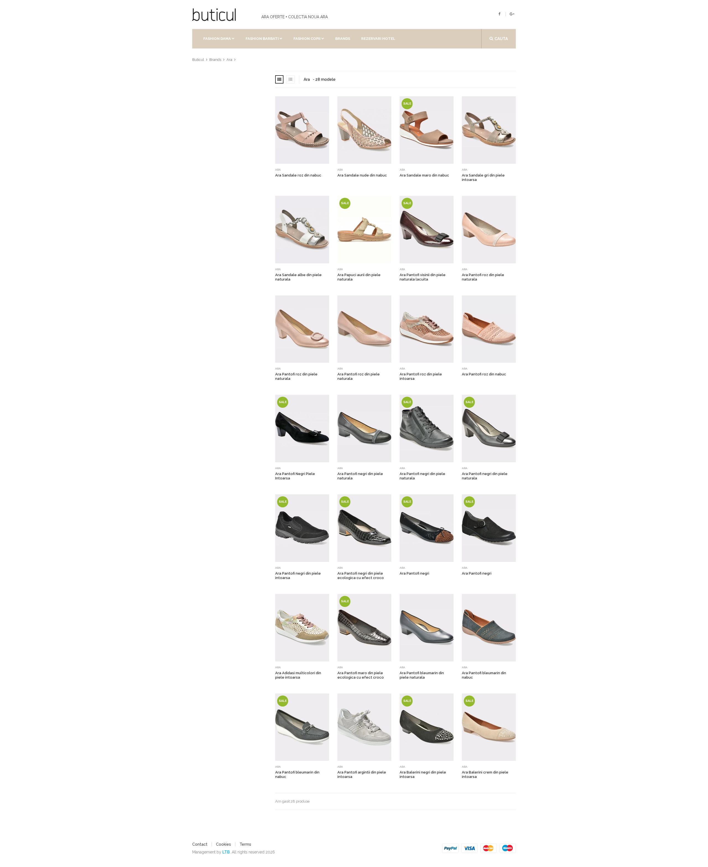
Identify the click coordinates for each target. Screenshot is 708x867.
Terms (245, 844)
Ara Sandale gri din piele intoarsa (483, 177)
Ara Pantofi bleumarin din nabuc (484, 675)
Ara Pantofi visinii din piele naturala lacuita (423, 277)
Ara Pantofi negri (414, 573)
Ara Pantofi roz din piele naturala (483, 277)
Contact (199, 844)
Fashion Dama (217, 39)
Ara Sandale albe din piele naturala (298, 277)
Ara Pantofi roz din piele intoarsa (421, 376)
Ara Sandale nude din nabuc (362, 175)
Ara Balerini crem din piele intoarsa (485, 774)
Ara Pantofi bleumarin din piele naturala (422, 675)
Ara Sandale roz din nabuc (298, 175)
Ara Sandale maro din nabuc (424, 175)
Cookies (223, 844)
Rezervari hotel (378, 39)
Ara (278, 169)
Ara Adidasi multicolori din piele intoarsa (298, 675)
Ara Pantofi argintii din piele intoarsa (361, 774)
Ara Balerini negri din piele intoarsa (423, 774)
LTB (226, 852)
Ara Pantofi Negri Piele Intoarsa (295, 476)
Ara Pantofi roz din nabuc (484, 374)
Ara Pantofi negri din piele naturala (360, 476)
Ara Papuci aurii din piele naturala (359, 277)
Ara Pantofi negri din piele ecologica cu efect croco (360, 575)
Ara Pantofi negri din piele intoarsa (298, 575)
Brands (342, 39)
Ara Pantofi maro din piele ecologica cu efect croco (360, 675)
